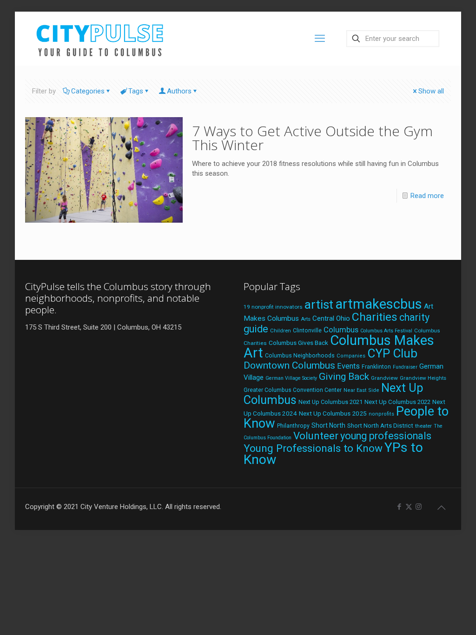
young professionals (385, 436)
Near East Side (361, 390)
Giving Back (344, 376)
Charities (374, 317)
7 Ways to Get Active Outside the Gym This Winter (312, 137)
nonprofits (381, 414)
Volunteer (315, 436)
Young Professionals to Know (313, 448)
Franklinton (376, 367)
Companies (351, 356)
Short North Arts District (380, 425)
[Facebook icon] (399, 507)
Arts (306, 319)
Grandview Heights (423, 378)
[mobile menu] (320, 38)
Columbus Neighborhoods (300, 355)
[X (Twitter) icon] (408, 507)
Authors (179, 91)
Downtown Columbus (289, 365)
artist (318, 304)
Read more (427, 196)
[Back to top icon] (441, 507)
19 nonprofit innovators (273, 307)
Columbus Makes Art (339, 346)
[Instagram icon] (418, 507)
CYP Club (392, 353)
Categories (88, 91)
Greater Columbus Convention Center (293, 390)
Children (280, 330)
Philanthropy (293, 426)
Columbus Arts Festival (386, 331)
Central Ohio (331, 318)
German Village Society (291, 378)
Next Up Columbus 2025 (333, 413)
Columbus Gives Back (298, 342)
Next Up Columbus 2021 (330, 401)
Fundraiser (405, 367)
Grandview (384, 378)
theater (423, 426)
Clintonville (307, 330)
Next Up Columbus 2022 (397, 401)
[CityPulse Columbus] (100, 38)
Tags (135, 91)
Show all (431, 91)
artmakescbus (378, 304)
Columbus (341, 329)
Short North (328, 425)
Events (348, 366)
